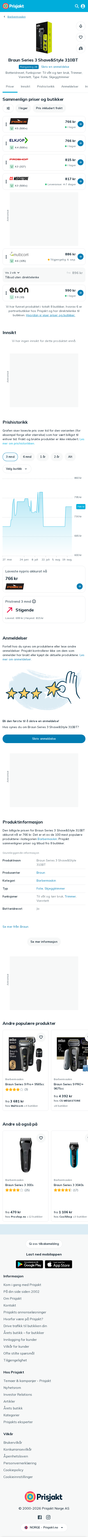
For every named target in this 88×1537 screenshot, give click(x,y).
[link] (25, 1070)
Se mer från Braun (15, 927)
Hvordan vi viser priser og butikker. (50, 315)
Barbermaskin (16, 16)
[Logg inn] (82, 6)
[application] (44, 519)
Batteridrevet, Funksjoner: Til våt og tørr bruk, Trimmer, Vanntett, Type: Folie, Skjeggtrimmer (44, 75)
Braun (41, 873)
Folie (40, 888)
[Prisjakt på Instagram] (48, 1517)
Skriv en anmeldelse (55, 67)
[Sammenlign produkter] (80, 48)
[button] (80, 26)
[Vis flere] (6, 124)
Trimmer (70, 896)
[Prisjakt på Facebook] (39, 1517)
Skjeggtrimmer (55, 888)
